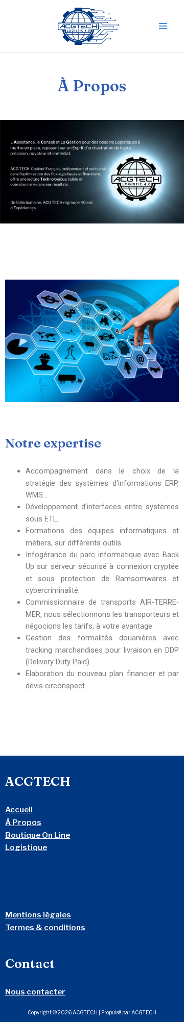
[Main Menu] (163, 26)
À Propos (23, 822)
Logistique (26, 847)
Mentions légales (38, 914)
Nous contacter (35, 991)
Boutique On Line (37, 835)
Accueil (19, 809)
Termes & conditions (45, 927)
